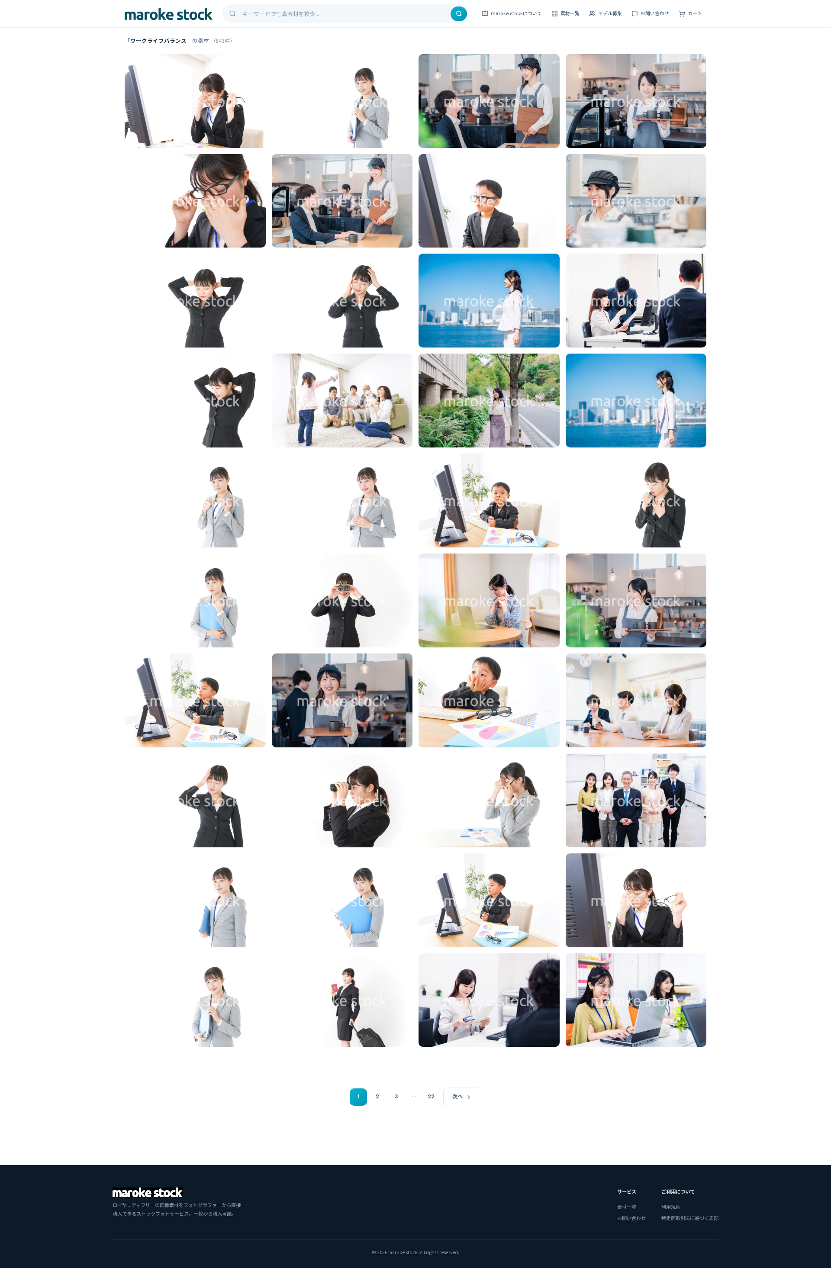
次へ (457, 1096)
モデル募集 (610, 13)
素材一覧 (570, 13)
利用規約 (670, 1206)
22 (431, 1096)
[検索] (459, 13)
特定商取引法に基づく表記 (689, 1217)
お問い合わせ (655, 13)
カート (695, 13)
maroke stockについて (516, 13)
